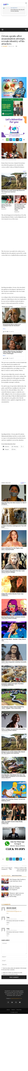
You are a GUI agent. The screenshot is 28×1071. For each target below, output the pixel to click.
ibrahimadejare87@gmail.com (14, 911)
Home (2, 33)
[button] (2, 30)
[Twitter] (14, 139)
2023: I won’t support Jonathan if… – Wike (6, 868)
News (3, 882)
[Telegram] (20, 139)
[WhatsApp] (7, 139)
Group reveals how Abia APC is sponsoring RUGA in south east (20, 869)
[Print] (17, 139)
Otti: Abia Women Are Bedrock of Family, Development (15, 888)
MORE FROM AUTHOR (17, 875)
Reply (7, 913)
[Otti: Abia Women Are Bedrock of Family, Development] (5, 888)
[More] (23, 139)
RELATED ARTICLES (5, 875)
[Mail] (12, 1002)
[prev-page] (2, 900)
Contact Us (13, 1009)
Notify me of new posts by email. (10, 974)
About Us (8, 1009)
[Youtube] (19, 1002)
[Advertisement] (14, 62)
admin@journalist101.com (16, 998)
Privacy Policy (19, 1009)
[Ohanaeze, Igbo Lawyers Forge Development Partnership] (5, 894)
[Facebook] (10, 139)
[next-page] (5, 900)
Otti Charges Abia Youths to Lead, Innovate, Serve (17, 880)
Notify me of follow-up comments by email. (12, 972)
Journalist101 (5, 46)
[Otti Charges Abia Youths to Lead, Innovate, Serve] (5, 881)
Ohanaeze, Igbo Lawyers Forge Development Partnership (16, 894)
